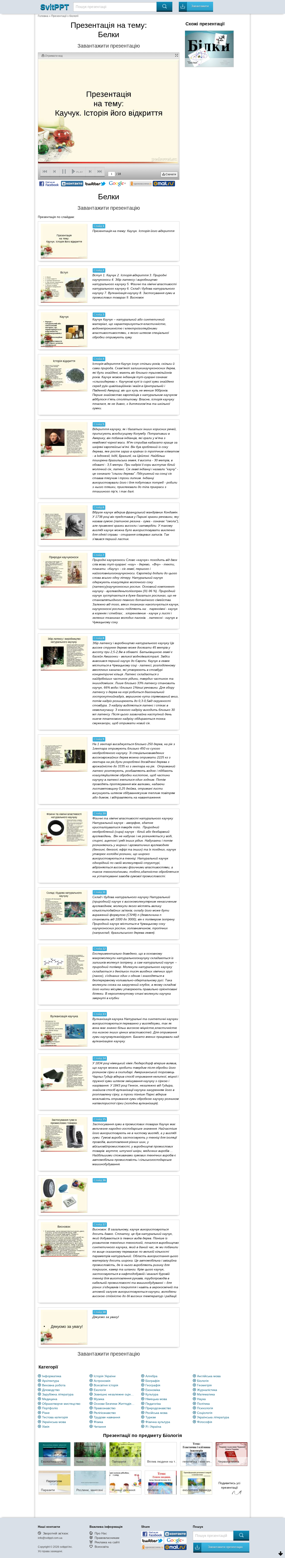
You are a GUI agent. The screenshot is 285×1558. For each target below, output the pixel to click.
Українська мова (54, 1422)
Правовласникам (107, 1538)
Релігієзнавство (105, 1413)
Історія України (105, 1376)
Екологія (100, 1390)
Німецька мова (156, 1399)
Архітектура (50, 1381)
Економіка (152, 1390)
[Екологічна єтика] (54, 1454)
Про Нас (101, 1533)
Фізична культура (157, 1422)
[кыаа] (90, 1454)
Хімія (45, 1426)
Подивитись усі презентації (229, 1485)
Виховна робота (53, 1385)
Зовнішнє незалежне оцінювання (115, 1394)
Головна (43, 16)
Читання (100, 1426)
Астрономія (102, 1381)
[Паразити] (54, 1482)
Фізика (98, 1422)
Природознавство (158, 1408)
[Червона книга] (231, 1454)
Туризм (150, 1417)
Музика (99, 1399)
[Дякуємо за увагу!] (64, 1327)
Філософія (204, 1422)
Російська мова (156, 1413)
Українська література (213, 1417)
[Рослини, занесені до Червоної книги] (90, 1482)
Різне (46, 1413)
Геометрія (204, 1385)
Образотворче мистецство (61, 1403)
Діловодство (51, 1390)
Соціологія (204, 1413)
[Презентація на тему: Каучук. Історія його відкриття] (64, 241)
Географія (152, 1385)
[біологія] (161, 1482)
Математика (206, 1394)
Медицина (49, 1399)
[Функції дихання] (125, 1482)
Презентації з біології (64, 16)
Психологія (205, 1408)
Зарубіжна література (57, 1394)
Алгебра (151, 1376)
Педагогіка (153, 1403)
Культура (151, 1394)
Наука (201, 1399)
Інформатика (51, 1376)
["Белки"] (209, 48)
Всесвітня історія (106, 1385)
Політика (203, 1403)
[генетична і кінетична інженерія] (196, 1454)
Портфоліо (50, 1408)
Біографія (152, 1381)
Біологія (203, 1381)
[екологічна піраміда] (196, 1482)
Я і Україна (153, 1426)
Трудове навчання (107, 1417)
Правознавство (105, 1408)
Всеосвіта (102, 1546)
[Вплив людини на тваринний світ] (161, 1454)
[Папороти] (125, 1454)
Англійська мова (209, 1376)
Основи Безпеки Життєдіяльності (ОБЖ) (115, 1403)
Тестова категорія (55, 1417)
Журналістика (207, 1390)
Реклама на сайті (107, 1542)
